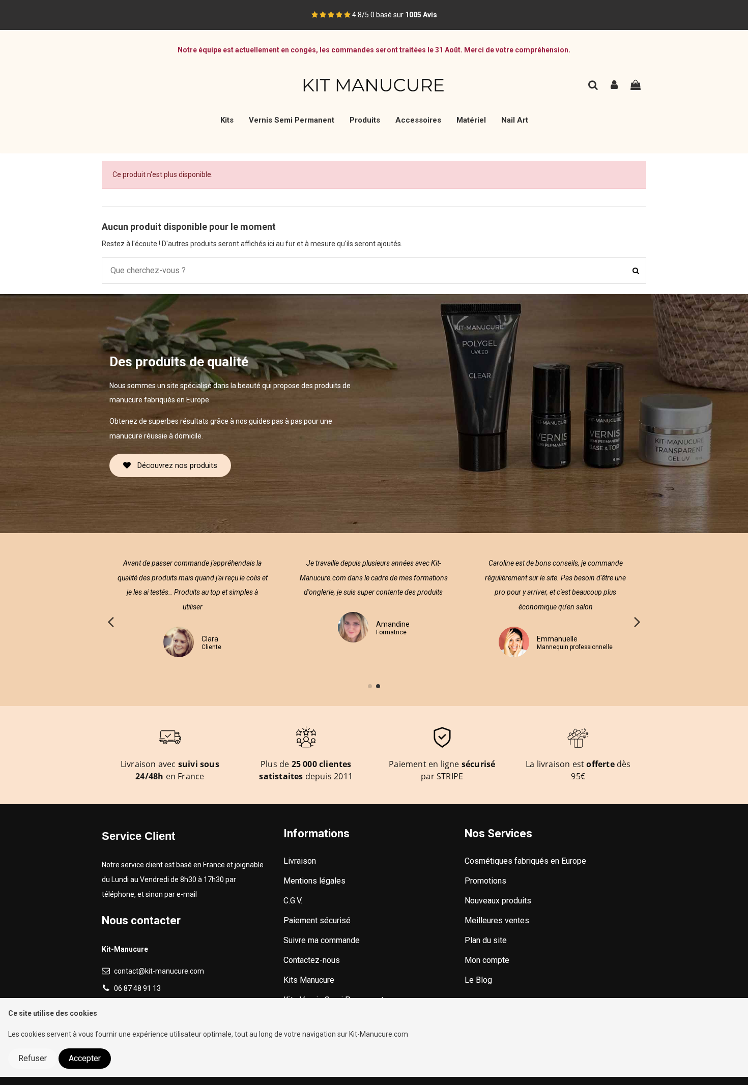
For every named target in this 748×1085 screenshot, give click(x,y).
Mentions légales (314, 881)
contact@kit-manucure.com (159, 971)
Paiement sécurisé (317, 920)
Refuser (32, 1058)
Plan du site (486, 940)
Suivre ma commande (321, 940)
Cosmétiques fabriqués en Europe (525, 861)
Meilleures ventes (497, 920)
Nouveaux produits (498, 900)
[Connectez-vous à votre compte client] (614, 86)
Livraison (299, 861)
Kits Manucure (308, 980)
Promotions (485, 881)
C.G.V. (292, 900)
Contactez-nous (311, 960)
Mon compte (487, 960)
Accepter (85, 1058)
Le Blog (478, 980)
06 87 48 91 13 (137, 988)
